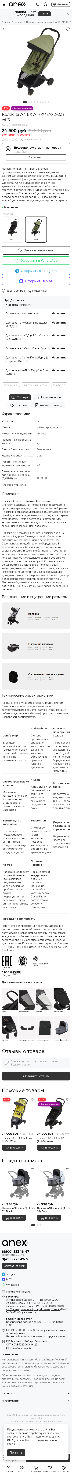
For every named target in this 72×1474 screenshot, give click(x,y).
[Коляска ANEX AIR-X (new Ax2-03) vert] (36, 61)
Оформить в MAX (39, 281)
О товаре (22, 397)
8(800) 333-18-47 (15, 1252)
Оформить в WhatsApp (39, 261)
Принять (16, 1452)
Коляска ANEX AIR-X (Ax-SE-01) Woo (17, 1140)
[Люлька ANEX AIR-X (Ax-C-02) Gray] (53, 1184)
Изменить (25, 305)
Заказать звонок (14, 1266)
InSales (59, 1421)
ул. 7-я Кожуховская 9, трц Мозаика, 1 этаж (33, 1309)
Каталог (18, 22)
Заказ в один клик (39, 250)
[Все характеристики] (14, 485)
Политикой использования (43, 1436)
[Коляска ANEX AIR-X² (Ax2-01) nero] (53, 1113)
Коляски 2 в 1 (11, 384)
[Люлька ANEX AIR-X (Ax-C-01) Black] (18, 1184)
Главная (6, 22)
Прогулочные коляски (39, 22)
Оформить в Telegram (39, 271)
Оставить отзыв (36, 1076)
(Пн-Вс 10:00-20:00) (29, 1303)
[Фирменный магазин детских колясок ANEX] (17, 4)
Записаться (36, 157)
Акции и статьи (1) (51, 405)
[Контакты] (45, 4)
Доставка (21, 405)
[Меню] (4, 4)
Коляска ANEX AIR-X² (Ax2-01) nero (50, 1140)
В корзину (16, 1147)
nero (12, 239)
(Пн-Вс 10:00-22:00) (32, 1299)
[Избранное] (68, 29)
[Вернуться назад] (4, 29)
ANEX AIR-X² (62, 22)
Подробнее (20, 151)
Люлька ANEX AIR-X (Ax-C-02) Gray (53, 1210)
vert (36, 239)
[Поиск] (38, 4)
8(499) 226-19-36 (15, 1259)
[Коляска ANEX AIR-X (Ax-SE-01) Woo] (18, 1113)
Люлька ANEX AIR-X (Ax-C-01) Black (18, 1210)
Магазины (63, 4)
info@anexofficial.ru (18, 1291)
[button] (25, 102)
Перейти (44, 13)
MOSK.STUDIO (29, 1421)
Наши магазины (51, 397)
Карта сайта (36, 1418)
